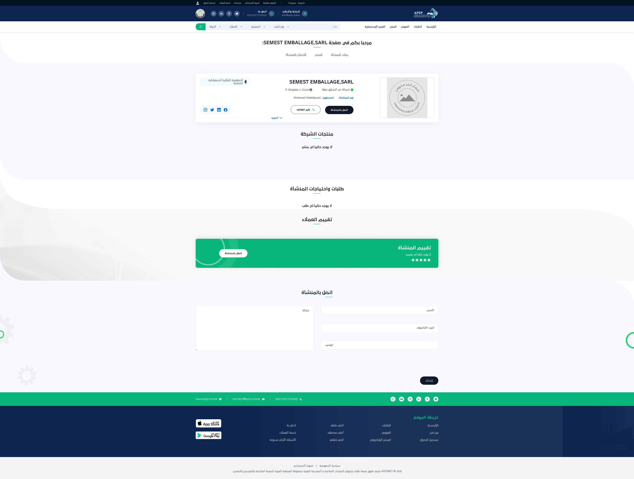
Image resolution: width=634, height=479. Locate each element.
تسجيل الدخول (209, 3)
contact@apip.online (246, 399)
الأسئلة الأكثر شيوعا (283, 440)
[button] (276, 117)
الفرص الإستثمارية (375, 27)
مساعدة (237, 3)
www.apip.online (206, 399)
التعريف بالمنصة (269, 3)
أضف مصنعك (335, 432)
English (301, 3)
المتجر (393, 27)
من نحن (434, 432)
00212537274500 (257, 15)
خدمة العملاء (224, 3)
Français (292, 3)
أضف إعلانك (336, 440)
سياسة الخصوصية (329, 466)
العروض (405, 27)
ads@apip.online (291, 15)
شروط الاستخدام (252, 3)
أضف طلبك (337, 425)
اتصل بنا (291, 425)
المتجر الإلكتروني (380, 440)
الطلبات (418, 27)
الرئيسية (431, 27)
